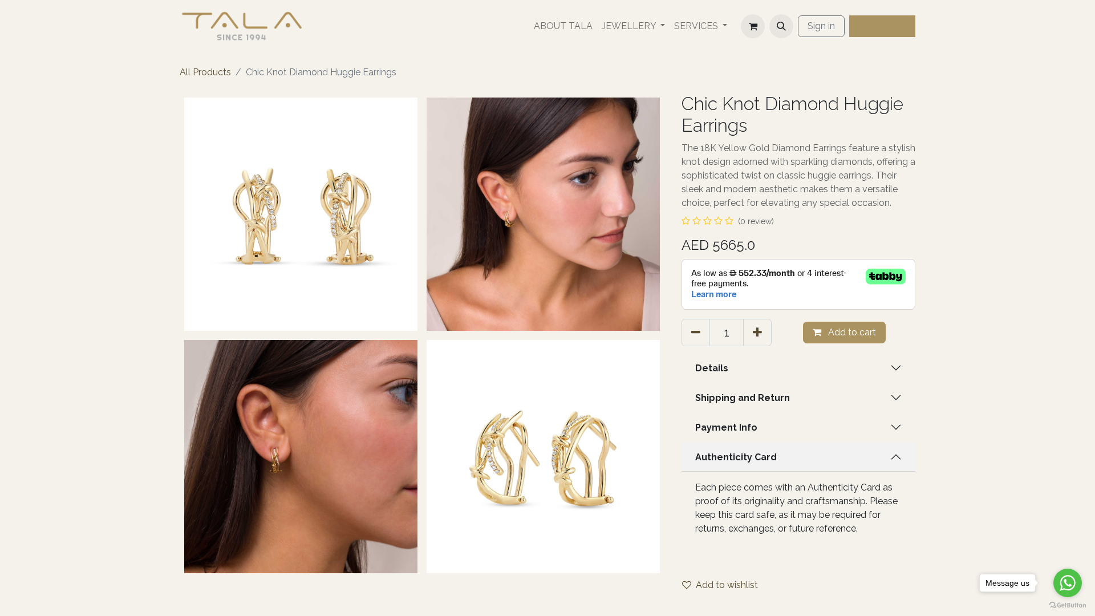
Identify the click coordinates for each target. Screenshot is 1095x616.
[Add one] (757, 332)
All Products (205, 72)
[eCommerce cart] (753, 26)
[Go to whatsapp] (1067, 583)
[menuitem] (563, 26)
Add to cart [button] (851, 332)
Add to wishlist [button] (727, 584)
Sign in (821, 26)
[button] (781, 26)
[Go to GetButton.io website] (1067, 604)
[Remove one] (696, 332)
